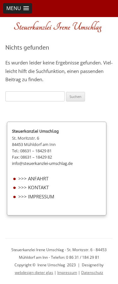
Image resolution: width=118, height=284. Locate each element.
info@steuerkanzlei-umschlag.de (42, 163)
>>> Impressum (36, 196)
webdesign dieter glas (34, 272)
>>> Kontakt (33, 187)
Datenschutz (92, 272)
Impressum (67, 272)
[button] (17, 8)
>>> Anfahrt (33, 178)
